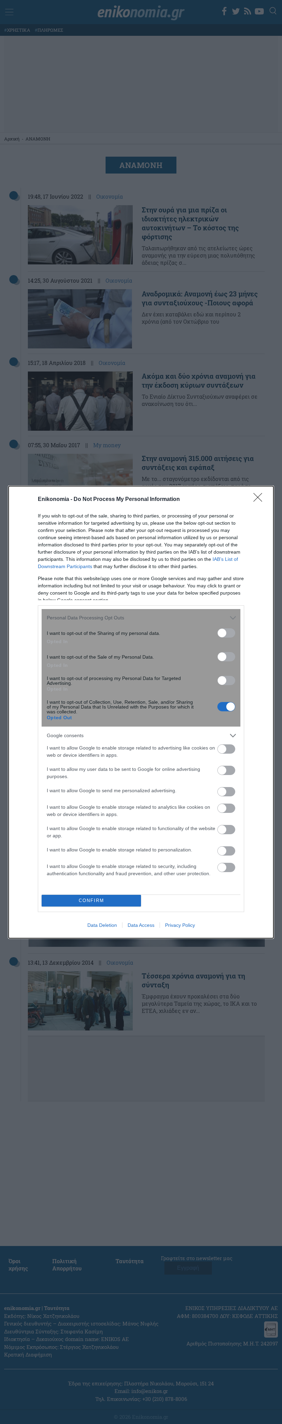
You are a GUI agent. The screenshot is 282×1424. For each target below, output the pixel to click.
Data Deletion (102, 925)
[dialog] (141, 712)
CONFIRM (91, 900)
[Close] (260, 499)
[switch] (226, 633)
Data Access (141, 925)
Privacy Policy (180, 925)
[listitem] (141, 617)
